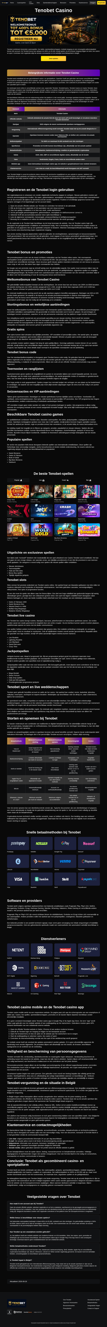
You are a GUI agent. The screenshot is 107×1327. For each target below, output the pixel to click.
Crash (64, 480)
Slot (87, 480)
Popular (16, 480)
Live (40, 480)
